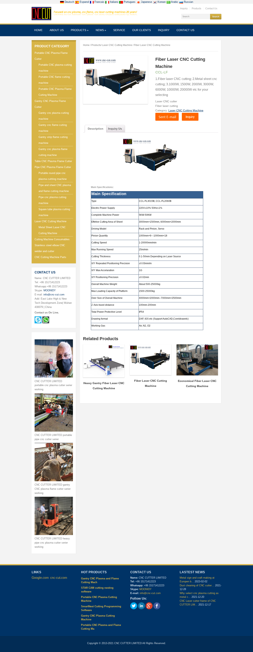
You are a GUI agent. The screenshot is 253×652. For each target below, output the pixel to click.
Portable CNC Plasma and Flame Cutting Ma (101, 627)
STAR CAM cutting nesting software (97, 589)
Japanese (146, 1)
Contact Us (211, 8)
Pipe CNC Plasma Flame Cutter (53, 167)
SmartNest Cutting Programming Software (101, 608)
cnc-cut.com (58, 577)
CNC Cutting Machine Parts (50, 257)
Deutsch (69, 1)
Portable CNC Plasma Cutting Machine (99, 599)
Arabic (174, 1)
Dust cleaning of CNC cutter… (197, 585)
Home (38, 30)
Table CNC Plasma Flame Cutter (53, 161)
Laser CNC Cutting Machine (50, 221)
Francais (99, 1)
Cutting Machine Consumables (52, 239)
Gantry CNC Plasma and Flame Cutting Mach (100, 580)
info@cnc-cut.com (53, 294)
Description (95, 128)
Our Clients (141, 30)
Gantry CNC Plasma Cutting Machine (98, 617)
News (101, 30)
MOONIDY (49, 290)
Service (119, 30)
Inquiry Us (115, 128)
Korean (161, 1)
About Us (57, 30)
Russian (188, 1)
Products (196, 8)
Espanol (84, 1)
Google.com (40, 577)
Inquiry (184, 8)
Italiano (114, 1)
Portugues (129, 1)
